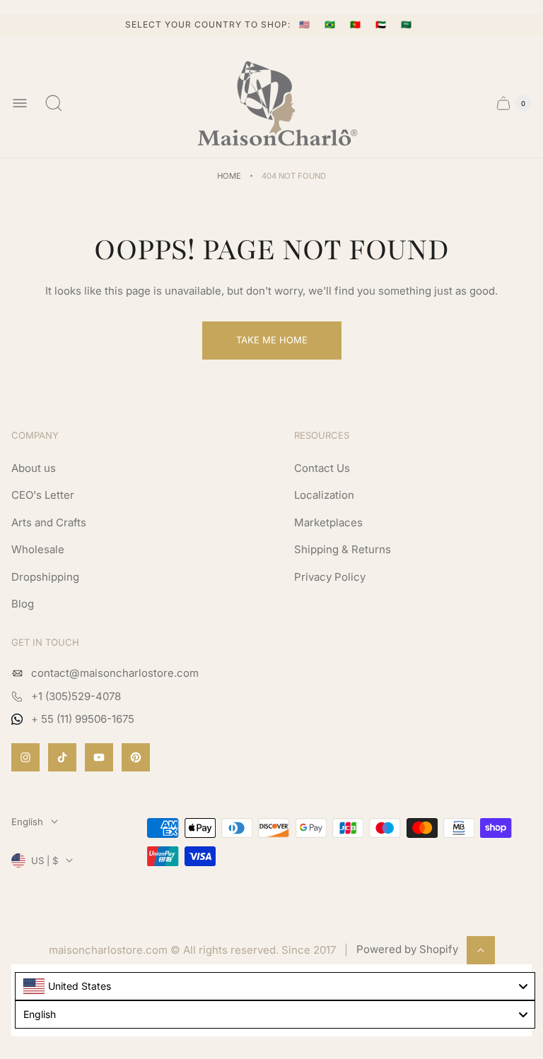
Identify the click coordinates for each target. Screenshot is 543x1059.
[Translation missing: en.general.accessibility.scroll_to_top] (481, 950)
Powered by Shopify (407, 949)
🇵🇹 (357, 24)
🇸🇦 (406, 24)
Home (229, 176)
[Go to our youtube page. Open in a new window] (99, 757)
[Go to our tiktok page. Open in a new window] (62, 757)
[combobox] (275, 986)
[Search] (53, 103)
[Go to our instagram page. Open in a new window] (25, 757)
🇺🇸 (306, 24)
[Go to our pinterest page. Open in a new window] (136, 757)
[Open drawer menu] (19, 103)
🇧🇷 (332, 24)
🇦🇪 (382, 24)
